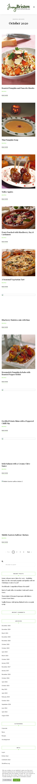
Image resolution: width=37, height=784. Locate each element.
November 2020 (6, 640)
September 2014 (6, 704)
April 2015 (4, 693)
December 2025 (6, 626)
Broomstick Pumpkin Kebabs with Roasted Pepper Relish (16, 373)
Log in (3, 752)
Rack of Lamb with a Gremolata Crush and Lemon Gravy (17, 591)
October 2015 (5, 685)
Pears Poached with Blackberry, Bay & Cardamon (18, 233)
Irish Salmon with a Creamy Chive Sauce (16, 464)
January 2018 (5, 663)
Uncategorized (6, 739)
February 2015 (6, 697)
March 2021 (5, 633)
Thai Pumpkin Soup (10, 140)
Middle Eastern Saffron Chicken (15, 535)
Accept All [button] (16, 780)
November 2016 (6, 674)
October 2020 (5, 644)
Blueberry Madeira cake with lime (16, 320)
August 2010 (5, 715)
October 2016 (5, 678)
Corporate (4, 728)
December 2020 (6, 637)
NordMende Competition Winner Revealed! (15, 586)
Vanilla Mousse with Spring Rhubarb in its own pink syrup (18, 603)
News (3, 732)
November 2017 (6, 667)
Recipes (4, 91)
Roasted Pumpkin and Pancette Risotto (18, 88)
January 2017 (5, 670)
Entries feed (5, 756)
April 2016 (4, 682)
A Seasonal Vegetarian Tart (13, 279)
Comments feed (6, 760)
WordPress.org (6, 763)
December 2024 (6, 629)
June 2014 (4, 708)
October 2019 (5, 648)
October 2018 (5, 659)
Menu (34, 7)
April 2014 (4, 712)
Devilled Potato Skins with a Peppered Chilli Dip (18, 422)
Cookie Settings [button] (7, 780)
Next (28, 552)
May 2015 (4, 689)
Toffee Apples (7, 192)
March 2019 (5, 655)
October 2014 (5, 700)
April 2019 (4, 652)
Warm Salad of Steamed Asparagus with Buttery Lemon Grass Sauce (16, 597)
